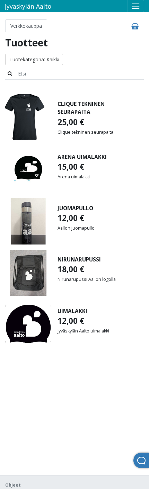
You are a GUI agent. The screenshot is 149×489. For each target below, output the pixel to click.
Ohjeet (13, 485)
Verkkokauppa (26, 26)
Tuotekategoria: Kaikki (34, 59)
